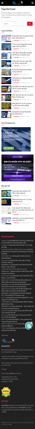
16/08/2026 (23, 65)
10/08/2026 (23, 116)
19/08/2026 (24, 48)
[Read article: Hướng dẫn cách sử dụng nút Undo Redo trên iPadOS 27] (6, 38)
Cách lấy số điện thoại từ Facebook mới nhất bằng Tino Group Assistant (17, 252)
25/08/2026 (23, 195)
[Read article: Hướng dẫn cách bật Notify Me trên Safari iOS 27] (6, 114)
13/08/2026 (23, 99)
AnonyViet (16, 48)
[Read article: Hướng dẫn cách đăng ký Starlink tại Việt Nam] (6, 80)
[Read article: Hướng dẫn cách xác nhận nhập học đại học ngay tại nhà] (6, 63)
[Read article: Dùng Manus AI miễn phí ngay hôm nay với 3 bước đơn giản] (6, 89)
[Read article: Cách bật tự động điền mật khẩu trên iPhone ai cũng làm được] (6, 55)
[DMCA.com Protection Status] (5, 392)
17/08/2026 (23, 57)
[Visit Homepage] (17, 3)
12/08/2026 (23, 108)
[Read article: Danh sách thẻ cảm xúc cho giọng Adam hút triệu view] (6, 97)
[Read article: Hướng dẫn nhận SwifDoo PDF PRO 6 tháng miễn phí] (6, 193)
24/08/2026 (23, 204)
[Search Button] (33, 3)
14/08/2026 (23, 82)
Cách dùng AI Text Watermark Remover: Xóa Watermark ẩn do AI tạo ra (22, 210)
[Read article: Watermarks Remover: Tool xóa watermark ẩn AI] (6, 202)
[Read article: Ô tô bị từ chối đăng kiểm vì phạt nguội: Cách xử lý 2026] (6, 46)
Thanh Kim (16, 40)
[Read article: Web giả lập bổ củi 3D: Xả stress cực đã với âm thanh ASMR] (6, 105)
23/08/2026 (23, 40)
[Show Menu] (2, 3)
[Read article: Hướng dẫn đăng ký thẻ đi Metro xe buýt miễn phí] (6, 72)
